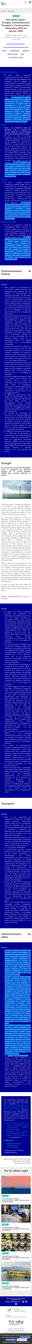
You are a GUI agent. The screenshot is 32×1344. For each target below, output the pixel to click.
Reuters (7, 360)
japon (22, 54)
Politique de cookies (9, 1332)
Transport (4, 179)
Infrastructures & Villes (8, 222)
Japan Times (19, 342)
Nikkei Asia (15, 372)
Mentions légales (19, 1328)
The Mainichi (23, 660)
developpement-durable (16, 57)
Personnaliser (22, 1339)
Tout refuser (11, 1339)
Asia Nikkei (16, 640)
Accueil (3, 11)
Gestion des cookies (22, 1332)
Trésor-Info (11, 11)
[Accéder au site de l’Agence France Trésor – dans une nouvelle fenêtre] (16, 1310)
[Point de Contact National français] (16, 1316)
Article (16, 16)
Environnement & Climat (9, 72)
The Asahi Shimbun (12, 682)
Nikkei (20, 312)
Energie (3, 125)
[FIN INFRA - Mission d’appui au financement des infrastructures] (16, 1322)
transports (25, 50)
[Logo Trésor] (14, 4)
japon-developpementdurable (16, 44)
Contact (10, 1328)
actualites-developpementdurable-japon (15, 47)
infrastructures (13, 54)
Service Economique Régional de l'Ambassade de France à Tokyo (16, 1108)
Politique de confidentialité (16, 1330)
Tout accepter (25, 1337)
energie (4, 50)
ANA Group (16, 898)
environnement (14, 50)
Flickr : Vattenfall (12, 1147)
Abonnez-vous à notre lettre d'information (16, 1299)
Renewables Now (14, 596)
